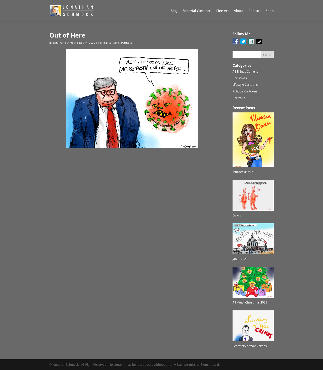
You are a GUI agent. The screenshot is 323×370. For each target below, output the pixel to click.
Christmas (240, 78)
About (239, 11)
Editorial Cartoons (196, 11)
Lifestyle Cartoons (245, 85)
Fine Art (222, 11)
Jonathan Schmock (64, 42)
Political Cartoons (109, 42)
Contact (254, 11)
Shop (270, 11)
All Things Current (245, 71)
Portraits (126, 42)
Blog (174, 11)
